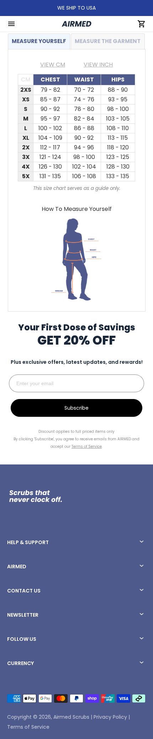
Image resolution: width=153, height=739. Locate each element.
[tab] (39, 41)
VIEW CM (52, 64)
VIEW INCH (98, 64)
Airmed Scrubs (71, 717)
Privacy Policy (110, 717)
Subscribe (76, 407)
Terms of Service (28, 726)
